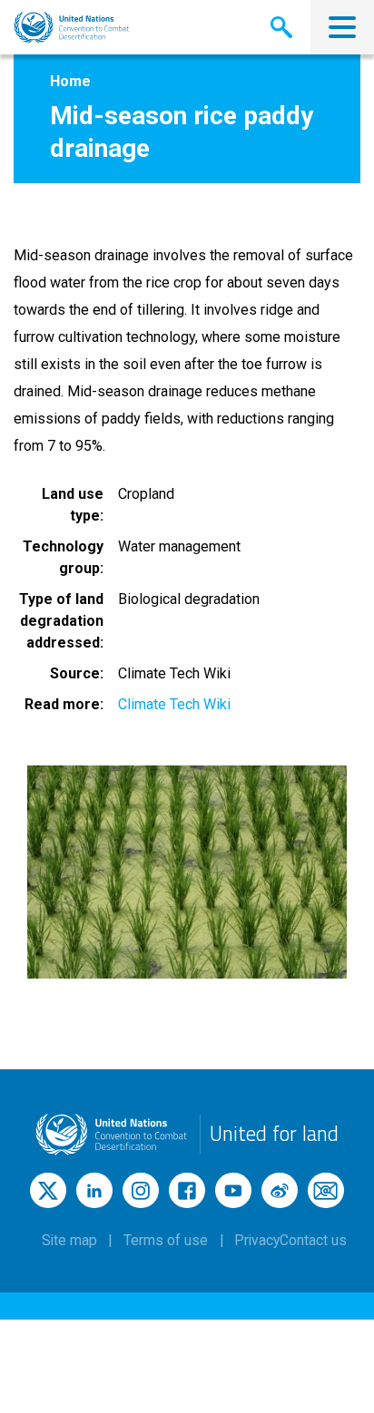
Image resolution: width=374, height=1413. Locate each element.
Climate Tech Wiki (174, 704)
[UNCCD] (71, 27)
